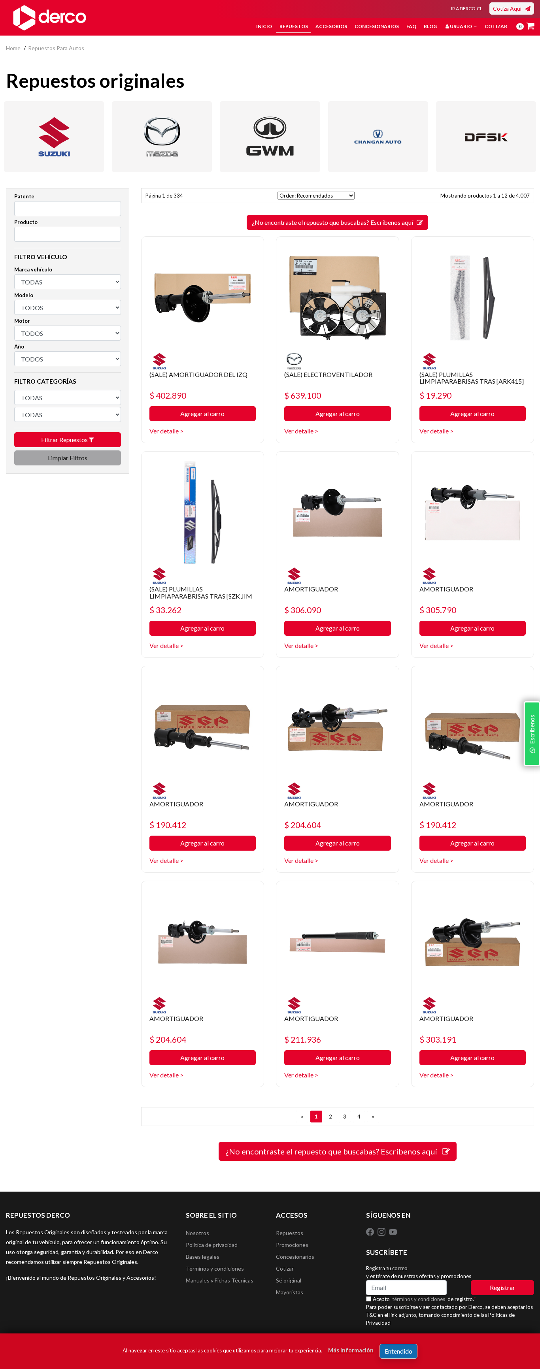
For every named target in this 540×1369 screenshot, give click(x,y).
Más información (351, 1350)
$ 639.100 (302, 395)
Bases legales (202, 1256)
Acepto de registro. (424, 1299)
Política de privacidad (212, 1244)
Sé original (288, 1280)
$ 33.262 (165, 610)
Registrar (502, 1287)
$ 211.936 (302, 1039)
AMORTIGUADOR (311, 589)
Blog (430, 26)
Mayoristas (289, 1292)
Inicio (264, 26)
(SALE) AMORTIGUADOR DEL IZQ (198, 374)
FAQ (411, 26)
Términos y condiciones (215, 1268)
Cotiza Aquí (509, 8)
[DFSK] (486, 136)
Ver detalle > (166, 431)
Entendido (398, 1351)
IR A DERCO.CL (466, 8)
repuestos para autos (56, 48)
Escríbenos (531, 730)
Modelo (23, 295)
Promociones (292, 1244)
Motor (22, 321)
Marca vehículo (33, 269)
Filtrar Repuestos (65, 439)
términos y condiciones (418, 1299)
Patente (24, 196)
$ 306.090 (302, 610)
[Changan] (378, 136)
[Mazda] (162, 136)
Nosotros (197, 1233)
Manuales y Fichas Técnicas (219, 1280)
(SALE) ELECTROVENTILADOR (328, 374)
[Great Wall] (270, 136)
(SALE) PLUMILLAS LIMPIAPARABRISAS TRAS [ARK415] (471, 378)
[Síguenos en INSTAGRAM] (382, 1231)
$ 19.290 (435, 395)
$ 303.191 (437, 1039)
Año (19, 346)
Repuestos (293, 26)
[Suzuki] (54, 136)
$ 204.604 (302, 825)
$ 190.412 (167, 825)
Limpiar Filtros (67, 457)
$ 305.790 (437, 610)
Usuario (461, 26)
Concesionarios (377, 26)
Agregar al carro (202, 413)
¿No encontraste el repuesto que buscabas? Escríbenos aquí (334, 222)
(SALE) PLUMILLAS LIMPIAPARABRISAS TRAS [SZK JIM (200, 592)
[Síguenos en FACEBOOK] (370, 1231)
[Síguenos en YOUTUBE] (393, 1231)
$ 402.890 (167, 395)
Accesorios (331, 26)
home (13, 48)
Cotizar (496, 26)
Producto (26, 222)
